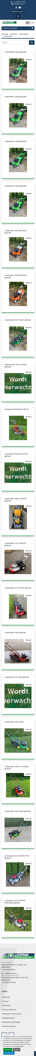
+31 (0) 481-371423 (9, 982)
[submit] (31, 42)
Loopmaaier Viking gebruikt (15, 52)
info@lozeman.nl (19, 4)
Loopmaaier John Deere (14, 722)
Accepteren (7, 1049)
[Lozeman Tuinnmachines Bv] (18, 956)
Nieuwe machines (9, 1026)
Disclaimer (7, 1005)
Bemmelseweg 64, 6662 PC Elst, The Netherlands (15, 979)
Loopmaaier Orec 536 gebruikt (16, 677)
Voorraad (6, 997)
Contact (6, 1001)
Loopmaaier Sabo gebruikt (15, 633)
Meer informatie (8, 1053)
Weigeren (16, 1049)
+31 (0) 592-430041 (9, 970)
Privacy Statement (9, 1010)
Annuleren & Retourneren (12, 1014)
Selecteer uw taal (17, 11)
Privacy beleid (19, 1046)
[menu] (28, 23)
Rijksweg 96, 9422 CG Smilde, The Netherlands (14, 966)
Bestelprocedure (9, 1018)
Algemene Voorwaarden (11, 1022)
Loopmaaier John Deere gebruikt (17, 320)
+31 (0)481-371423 (19, 2)
